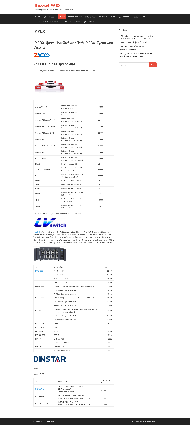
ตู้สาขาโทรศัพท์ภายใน (128, 50)
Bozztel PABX (48, 5)
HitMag (153, 422)
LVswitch (36, 232)
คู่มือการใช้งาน (89, 22)
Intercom (103, 17)
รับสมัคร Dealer (139, 17)
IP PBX (62, 17)
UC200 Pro (39, 389)
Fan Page (68, 22)
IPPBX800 (39, 271)
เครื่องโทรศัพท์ (90, 17)
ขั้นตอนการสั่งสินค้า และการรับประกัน (48, 22)
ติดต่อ (78, 22)
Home (37, 17)
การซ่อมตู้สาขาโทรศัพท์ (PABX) (132, 46)
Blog (113, 17)
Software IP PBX (75, 17)
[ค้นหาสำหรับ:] (138, 64)
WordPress (144, 422)
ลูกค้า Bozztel (124, 17)
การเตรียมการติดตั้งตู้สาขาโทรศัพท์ (133, 42)
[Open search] (155, 17)
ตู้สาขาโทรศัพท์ (49, 17)
